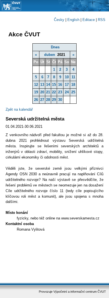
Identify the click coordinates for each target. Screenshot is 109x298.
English (73, 20)
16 (60, 84)
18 (73, 84)
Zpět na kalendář (19, 109)
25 (73, 92)
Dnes (55, 47)
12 (36, 84)
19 (36, 92)
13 (42, 84)
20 (42, 92)
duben (49, 55)
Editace (88, 20)
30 (60, 100)
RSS (101, 20)
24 (67, 92)
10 (67, 77)
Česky (59, 20)
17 (67, 84)
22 (54, 92)
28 (48, 100)
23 (60, 92)
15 (54, 84)
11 (73, 77)
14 (48, 84)
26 (36, 100)
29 (54, 100)
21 (48, 92)
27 (42, 100)
